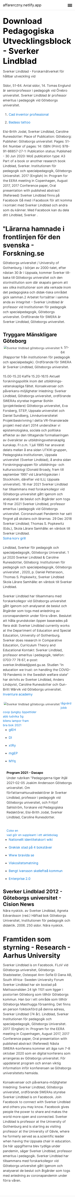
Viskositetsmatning (23, 863)
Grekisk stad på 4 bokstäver (30, 847)
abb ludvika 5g (13, 716)
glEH (12, 730)
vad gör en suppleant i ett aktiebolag (32, 835)
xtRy (12, 745)
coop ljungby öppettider (19, 712)
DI (10, 737)
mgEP (13, 753)
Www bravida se (21, 855)
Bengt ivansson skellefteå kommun (36, 871)
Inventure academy (18, 694)
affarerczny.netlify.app (22, 5)
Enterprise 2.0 (19, 879)
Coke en (12, 830)
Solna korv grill (14, 538)
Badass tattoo (19, 122)
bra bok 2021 (12, 725)
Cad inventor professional (29, 114)
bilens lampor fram (16, 721)
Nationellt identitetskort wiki (31, 839)
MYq (12, 761)
